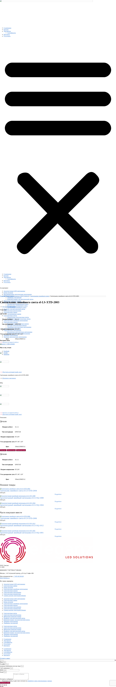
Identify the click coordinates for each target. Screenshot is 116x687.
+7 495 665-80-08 (18, 576)
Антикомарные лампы (14, 314)
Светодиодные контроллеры (12, 310)
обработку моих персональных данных (40, 681)
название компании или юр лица (10, 666)
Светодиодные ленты (10, 315)
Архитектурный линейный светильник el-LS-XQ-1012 (22, 525)
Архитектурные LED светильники (14, 291)
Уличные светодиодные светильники (15, 337)
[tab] (3, 450)
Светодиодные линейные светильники (16, 320)
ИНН (2, 670)
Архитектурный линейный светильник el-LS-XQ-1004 (22, 505)
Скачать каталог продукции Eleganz (15, 595)
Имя (1, 662)
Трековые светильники (11, 335)
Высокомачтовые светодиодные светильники (18, 294)
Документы (7, 31)
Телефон (3, 664)
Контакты (7, 34)
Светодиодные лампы (10, 312)
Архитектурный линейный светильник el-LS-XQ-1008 (22, 498)
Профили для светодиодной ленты (14, 309)
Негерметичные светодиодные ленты (18, 319)
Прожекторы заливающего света (17, 306)
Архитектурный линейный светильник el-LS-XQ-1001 (22, 533)
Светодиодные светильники (12, 330)
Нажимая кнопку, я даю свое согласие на (27, 681)
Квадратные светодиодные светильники (19, 332)
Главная (2, 296)
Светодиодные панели (11, 322)
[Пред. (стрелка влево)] (0, 686)
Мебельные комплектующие (12, 616)
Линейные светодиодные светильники (19, 327)
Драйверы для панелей (11, 623)
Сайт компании (5, 668)
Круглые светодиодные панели (17, 325)
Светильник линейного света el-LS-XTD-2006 (18, 518)
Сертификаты (11, 33)
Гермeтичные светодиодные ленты (18, 317)
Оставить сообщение (6, 679)
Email (2, 672)
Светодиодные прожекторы (12, 594)
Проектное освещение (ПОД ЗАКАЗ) (17, 296)
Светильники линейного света (16, 307)
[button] (58, 155)
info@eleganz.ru (5, 578)
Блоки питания (8, 292)
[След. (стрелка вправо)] (2, 686)
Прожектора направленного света (17, 304)
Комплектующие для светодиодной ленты (20, 299)
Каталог (6, 29)
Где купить (7, 36)
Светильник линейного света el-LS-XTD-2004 (18, 491)
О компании (7, 28)
